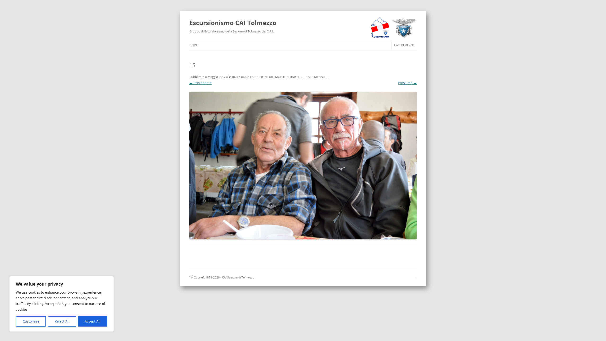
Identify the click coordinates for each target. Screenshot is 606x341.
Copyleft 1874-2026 (206, 277)
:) (416, 277)
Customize (31, 321)
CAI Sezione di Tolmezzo (238, 277)
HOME (193, 45)
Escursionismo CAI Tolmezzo (232, 22)
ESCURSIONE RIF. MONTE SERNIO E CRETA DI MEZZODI (288, 77)
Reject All (62, 321)
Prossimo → (407, 83)
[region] (61, 304)
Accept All (92, 321)
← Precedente (200, 83)
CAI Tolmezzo (404, 45)
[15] (303, 165)
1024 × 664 (239, 77)
